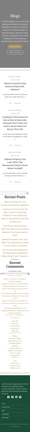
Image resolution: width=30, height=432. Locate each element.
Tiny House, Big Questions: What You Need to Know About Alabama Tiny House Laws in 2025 (15, 296)
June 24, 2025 (15, 80)
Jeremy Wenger (15, 76)
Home (3, 403)
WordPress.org (15, 368)
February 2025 (15, 326)
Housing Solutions (15, 348)
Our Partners (5, 417)
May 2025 (15, 323)
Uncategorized (15, 355)
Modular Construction (15, 350)
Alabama (15, 336)
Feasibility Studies (15, 343)
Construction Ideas (15, 338)
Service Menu (5, 414)
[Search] (27, 193)
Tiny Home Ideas (15, 353)
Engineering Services (15, 341)
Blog (3, 410)
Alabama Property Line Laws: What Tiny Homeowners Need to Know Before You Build (15, 242)
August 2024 (15, 328)
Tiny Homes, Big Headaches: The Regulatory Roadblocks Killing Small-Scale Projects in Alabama (15, 310)
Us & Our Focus (6, 407)
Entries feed (15, 363)
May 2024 (15, 331)
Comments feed (15, 366)
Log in (15, 361)
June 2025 (15, 321)
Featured (15, 346)
